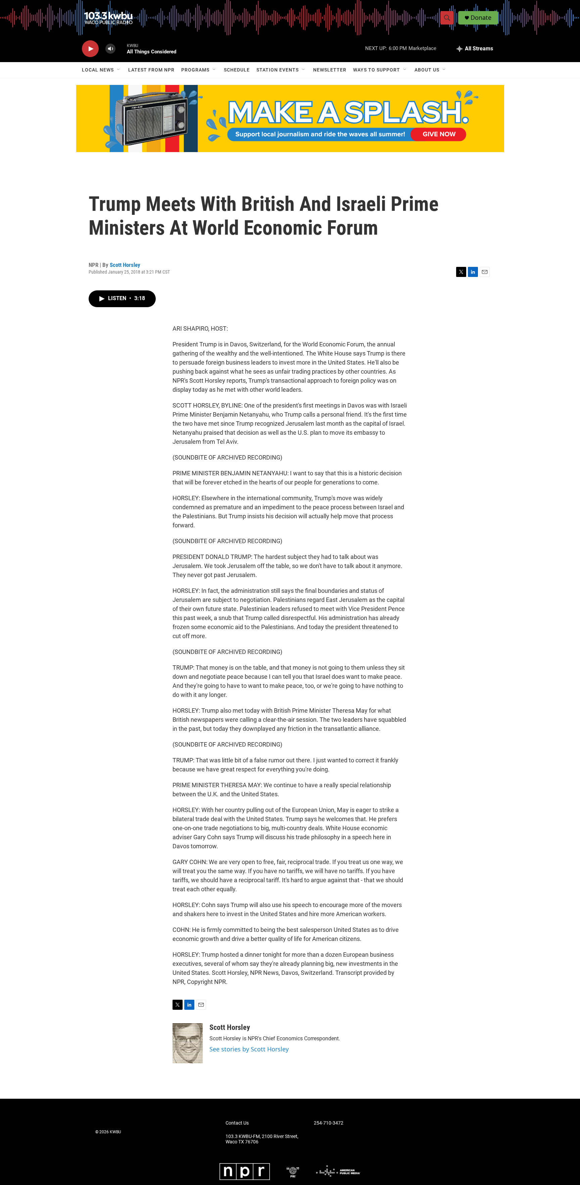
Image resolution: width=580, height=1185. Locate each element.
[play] (90, 49)
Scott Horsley (125, 265)
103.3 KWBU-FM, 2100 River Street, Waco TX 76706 (262, 1139)
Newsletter (329, 70)
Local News (98, 70)
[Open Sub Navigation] (119, 70)
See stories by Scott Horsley (249, 1049)
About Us (427, 70)
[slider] (121, 48)
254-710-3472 (328, 1123)
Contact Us (237, 1123)
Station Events (277, 70)
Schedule (237, 70)
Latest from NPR (151, 70)
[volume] (110, 48)
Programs (195, 70)
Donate (481, 17)
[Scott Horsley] (188, 1043)
